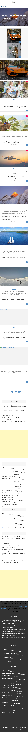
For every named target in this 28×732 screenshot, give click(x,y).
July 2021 (19, 493)
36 (15, 392)
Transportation (8, 522)
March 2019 (20, 502)
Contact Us (4, 720)
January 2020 (18, 498)
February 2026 (16, 469)
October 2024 (16, 476)
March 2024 (16, 479)
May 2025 (4, 473)
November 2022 (5, 692)
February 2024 (21, 479)
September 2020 (11, 495)
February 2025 (16, 474)
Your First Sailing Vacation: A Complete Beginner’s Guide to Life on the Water (14, 251)
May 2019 (12, 501)
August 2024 (4, 478)
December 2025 (22, 469)
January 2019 (9, 504)
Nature (16, 519)
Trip (14, 30)
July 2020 (20, 496)
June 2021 (23, 493)
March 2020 (8, 497)
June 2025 (23, 472)
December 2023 (10, 481)
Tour (4, 521)
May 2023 (22, 484)
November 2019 (11, 499)
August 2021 (15, 492)
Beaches (7, 513)
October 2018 (4, 506)
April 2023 (4, 485)
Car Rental (15, 515)
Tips (3, 521)
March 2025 (12, 473)
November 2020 (5, 495)
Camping (11, 514)
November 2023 (16, 481)
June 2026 (8, 468)
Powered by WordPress (15, 727)
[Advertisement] (14, 444)
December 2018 (15, 504)
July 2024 (9, 478)
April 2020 (4, 497)
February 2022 (9, 490)
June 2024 (12, 478)
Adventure (4, 513)
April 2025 (8, 473)
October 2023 (21, 481)
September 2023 (5, 483)
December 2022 (18, 486)
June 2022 (15, 488)
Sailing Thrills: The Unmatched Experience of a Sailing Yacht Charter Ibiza (14, 372)
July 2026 (4, 467)
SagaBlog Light (10, 729)
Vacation (14, 247)
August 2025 (15, 471)
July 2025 (19, 471)
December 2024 (5, 476)
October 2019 (16, 499)
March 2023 (8, 485)
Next (19, 392)
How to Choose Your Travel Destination (14, 103)
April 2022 (22, 489)
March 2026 (12, 468)
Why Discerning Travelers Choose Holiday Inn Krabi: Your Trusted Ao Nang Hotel (14, 331)
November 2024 (11, 476)
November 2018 (21, 504)
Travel (14, 46)
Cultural (18, 515)
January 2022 (14, 490)
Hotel (14, 518)
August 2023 (10, 483)
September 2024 (21, 477)
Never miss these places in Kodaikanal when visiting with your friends (14, 136)
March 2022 (4, 490)
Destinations (12, 132)
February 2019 (4, 504)
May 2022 (18, 488)
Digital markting (5, 517)
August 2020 (16, 495)
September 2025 (10, 471)
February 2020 (12, 497)
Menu (4, 6)
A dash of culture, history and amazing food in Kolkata (14, 172)
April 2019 (16, 502)
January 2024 (4, 481)
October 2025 (4, 471)
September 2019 (21, 500)
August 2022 (10, 692)
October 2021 (4, 492)
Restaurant (22, 520)
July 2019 (9, 501)
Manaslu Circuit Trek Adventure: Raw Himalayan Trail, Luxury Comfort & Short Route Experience (14, 293)
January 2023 (13, 690)
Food (9, 517)
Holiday (11, 518)
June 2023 (18, 483)
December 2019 (5, 499)
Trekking (14, 206)
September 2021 (10, 492)
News (19, 519)
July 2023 (14, 483)
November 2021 (20, 491)
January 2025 (10, 678)
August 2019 (4, 501)
